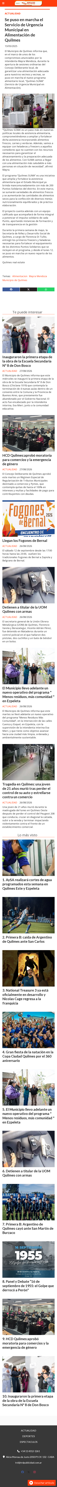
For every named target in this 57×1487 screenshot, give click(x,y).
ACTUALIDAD (13, 13)
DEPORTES (28, 1436)
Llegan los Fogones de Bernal (24, 540)
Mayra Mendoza (38, 276)
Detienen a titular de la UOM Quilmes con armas (24, 609)
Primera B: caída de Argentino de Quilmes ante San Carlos (27, 939)
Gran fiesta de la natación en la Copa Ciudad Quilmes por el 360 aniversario (27, 1056)
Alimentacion (19, 276)
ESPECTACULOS (28, 1441)
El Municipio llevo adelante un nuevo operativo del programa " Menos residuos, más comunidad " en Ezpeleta (28, 694)
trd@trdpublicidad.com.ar (28, 1462)
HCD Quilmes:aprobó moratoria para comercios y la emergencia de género (27, 459)
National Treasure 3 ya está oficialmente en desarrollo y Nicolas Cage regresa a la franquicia (25, 996)
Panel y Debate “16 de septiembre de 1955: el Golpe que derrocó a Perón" (28, 1285)
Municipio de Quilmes (14, 280)
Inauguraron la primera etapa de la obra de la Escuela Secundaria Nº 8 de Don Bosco (27, 361)
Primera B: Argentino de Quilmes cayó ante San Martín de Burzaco (27, 1228)
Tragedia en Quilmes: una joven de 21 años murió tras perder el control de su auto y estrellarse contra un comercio (26, 790)
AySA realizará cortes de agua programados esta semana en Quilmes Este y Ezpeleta (27, 884)
